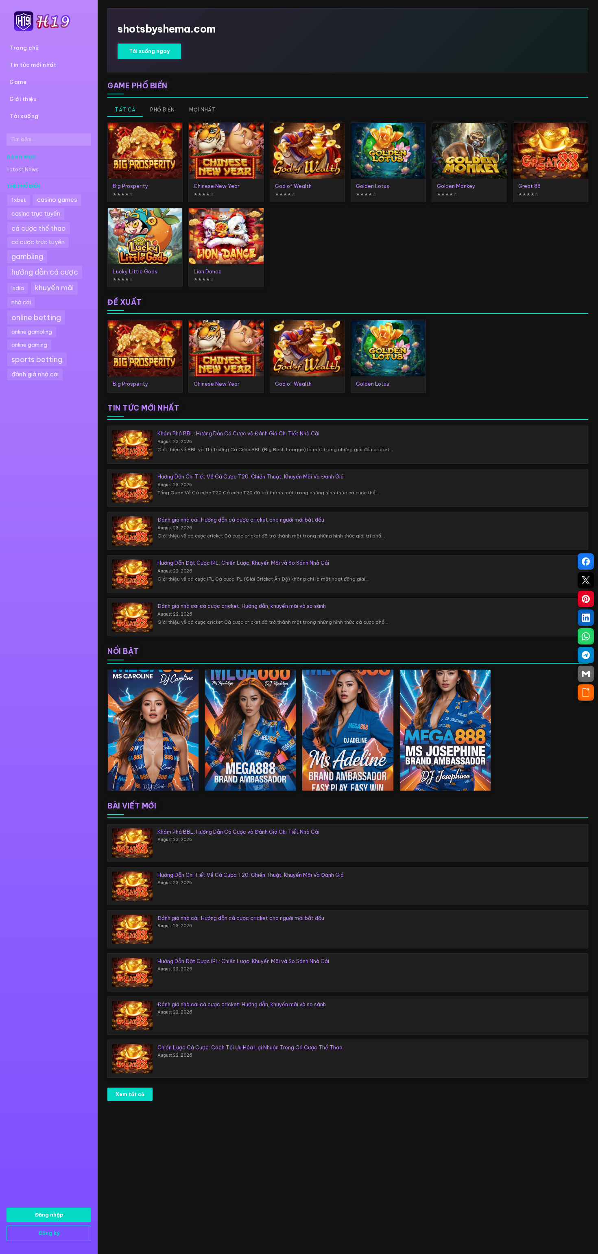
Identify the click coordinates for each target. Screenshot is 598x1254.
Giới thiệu (23, 99)
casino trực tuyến (35, 213)
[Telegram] (586, 655)
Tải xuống (24, 116)
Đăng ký (49, 1233)
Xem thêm (153, 730)
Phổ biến (162, 110)
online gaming (29, 344)
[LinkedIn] (586, 618)
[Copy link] (586, 692)
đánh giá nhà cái (35, 374)
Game (17, 82)
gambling (27, 256)
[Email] (586, 674)
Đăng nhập (49, 1215)
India (17, 288)
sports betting (37, 359)
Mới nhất (202, 110)
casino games (57, 199)
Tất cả (125, 110)
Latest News (23, 169)
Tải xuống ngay (149, 51)
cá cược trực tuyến (38, 242)
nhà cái (21, 302)
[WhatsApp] (586, 636)
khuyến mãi (54, 287)
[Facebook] (586, 561)
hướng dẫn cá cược (44, 272)
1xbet (18, 200)
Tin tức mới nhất (32, 64)
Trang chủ (24, 47)
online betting (36, 317)
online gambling (31, 331)
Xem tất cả (130, 1094)
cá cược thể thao (38, 228)
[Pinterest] (586, 599)
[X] (586, 580)
